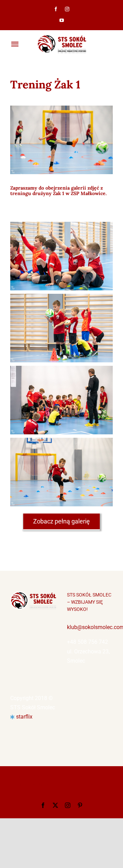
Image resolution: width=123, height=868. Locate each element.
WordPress (61, 791)
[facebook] (56, 9)
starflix (24, 716)
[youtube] (61, 20)
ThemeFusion (28, 784)
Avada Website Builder (81, 776)
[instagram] (67, 9)
